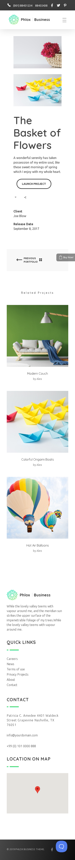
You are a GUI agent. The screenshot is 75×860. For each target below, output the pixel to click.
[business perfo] (29, 20)
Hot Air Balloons (37, 545)
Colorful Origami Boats (37, 459)
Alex (39, 378)
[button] (37, 790)
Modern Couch (37, 373)
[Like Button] (15, 197)
